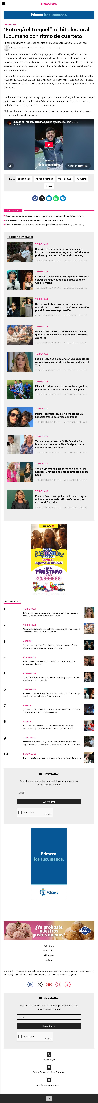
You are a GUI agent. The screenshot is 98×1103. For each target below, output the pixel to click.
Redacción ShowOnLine (24, 48)
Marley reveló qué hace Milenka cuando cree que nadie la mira (34, 220)
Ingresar (50, 955)
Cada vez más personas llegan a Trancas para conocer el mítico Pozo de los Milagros (44, 216)
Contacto (49, 946)
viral (49, 186)
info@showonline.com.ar (49, 1085)
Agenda (27, 641)
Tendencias (10, 25)
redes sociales (44, 179)
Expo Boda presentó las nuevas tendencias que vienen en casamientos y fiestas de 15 (44, 225)
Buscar (49, 960)
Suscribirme (49, 801)
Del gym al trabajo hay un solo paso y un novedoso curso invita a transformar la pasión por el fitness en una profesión (62, 307)
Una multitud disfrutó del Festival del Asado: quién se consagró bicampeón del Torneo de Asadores (61, 334)
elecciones (24, 179)
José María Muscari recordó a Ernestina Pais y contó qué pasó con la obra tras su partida (51, 678)
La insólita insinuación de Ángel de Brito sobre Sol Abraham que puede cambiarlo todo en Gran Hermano (62, 279)
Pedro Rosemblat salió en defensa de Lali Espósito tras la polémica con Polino (59, 415)
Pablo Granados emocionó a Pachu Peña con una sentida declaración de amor (49, 662)
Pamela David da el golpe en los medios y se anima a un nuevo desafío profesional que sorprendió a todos (61, 499)
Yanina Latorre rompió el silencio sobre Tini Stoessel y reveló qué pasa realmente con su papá (61, 471)
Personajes (29, 657)
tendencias (64, 179)
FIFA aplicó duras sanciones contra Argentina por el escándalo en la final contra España (61, 388)
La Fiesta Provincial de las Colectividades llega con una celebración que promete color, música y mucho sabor (48, 726)
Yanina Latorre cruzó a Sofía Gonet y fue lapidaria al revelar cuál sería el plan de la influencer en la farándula (59, 444)
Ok (49, 1098)
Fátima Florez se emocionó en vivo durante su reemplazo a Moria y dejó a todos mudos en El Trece (62, 362)
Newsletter (51, 774)
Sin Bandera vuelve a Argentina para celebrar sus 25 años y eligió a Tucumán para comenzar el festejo (50, 646)
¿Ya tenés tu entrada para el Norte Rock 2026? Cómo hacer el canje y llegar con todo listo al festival (51, 710)
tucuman (81, 179)
